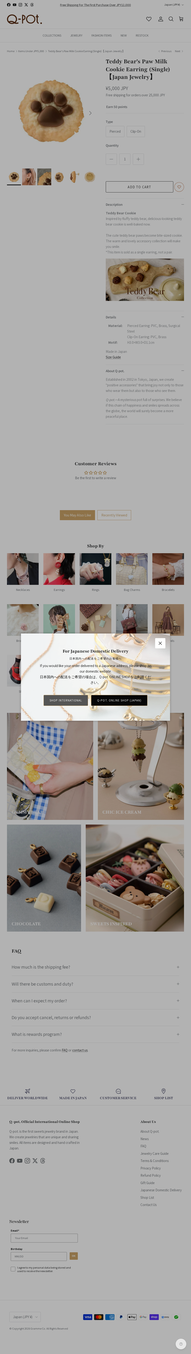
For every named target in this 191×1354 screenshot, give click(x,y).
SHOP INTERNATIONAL (66, 700)
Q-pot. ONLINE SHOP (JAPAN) (119, 700)
